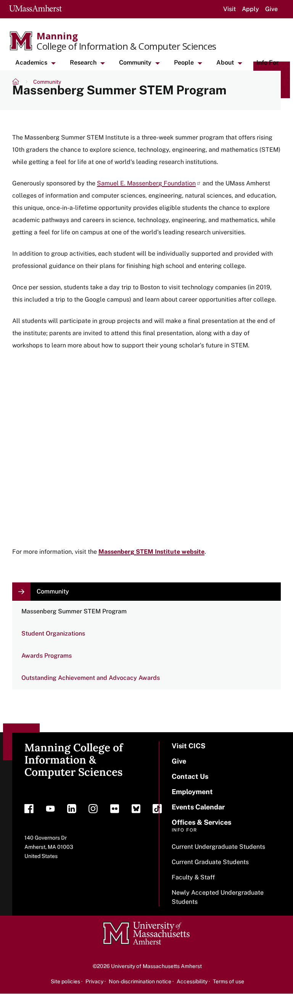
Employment (192, 792)
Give (271, 9)
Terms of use (228, 981)
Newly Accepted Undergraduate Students (218, 897)
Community (47, 82)
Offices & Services (201, 822)
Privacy (94, 981)
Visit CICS (188, 746)
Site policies (65, 981)
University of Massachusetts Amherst (156, 966)
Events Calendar (198, 807)
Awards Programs (46, 655)
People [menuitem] (184, 62)
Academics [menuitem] (31, 62)
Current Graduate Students (210, 862)
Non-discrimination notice (140, 981)
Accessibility (192, 981)
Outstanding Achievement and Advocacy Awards (90, 677)
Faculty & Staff (193, 877)
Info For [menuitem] (267, 62)
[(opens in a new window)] (29, 810)
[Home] (16, 82)
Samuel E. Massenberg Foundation (146, 183)
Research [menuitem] (83, 62)
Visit (229, 9)
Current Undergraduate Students (218, 846)
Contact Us (190, 776)
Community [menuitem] (135, 62)
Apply (250, 9)
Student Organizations (53, 633)
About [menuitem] (225, 62)
